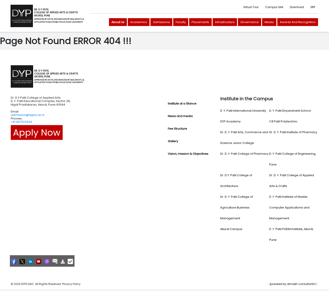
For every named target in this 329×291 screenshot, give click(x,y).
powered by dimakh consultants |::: (294, 284)
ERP (313, 7)
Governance (249, 22)
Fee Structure (177, 128)
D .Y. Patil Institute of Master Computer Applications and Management (289, 207)
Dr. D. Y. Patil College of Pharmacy (244, 154)
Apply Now (36, 132)
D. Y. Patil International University (243, 111)
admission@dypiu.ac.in (28, 115)
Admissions (161, 22)
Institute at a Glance (182, 103)
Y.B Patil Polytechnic (283, 121)
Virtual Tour (250, 7)
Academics (138, 22)
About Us (117, 22)
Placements (200, 22)
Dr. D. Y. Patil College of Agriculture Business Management (236, 207)
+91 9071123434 (21, 122)
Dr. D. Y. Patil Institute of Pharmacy (293, 132)
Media (269, 22)
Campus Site (274, 7)
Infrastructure (225, 22)
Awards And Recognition (298, 22)
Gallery (173, 141)
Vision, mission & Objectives (188, 154)
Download (297, 7)
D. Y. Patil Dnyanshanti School (290, 111)
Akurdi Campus (231, 229)
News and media (180, 116)
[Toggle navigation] (90, 76)
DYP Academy (230, 121)
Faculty (181, 22)
